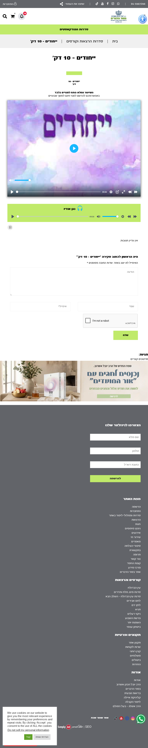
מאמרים (136, 541)
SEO (88, 726)
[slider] (58, 192)
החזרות (136, 664)
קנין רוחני (135, 651)
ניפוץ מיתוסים (133, 528)
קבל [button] (28, 737)
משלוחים (135, 655)
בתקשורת (135, 550)
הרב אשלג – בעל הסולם (127, 706)
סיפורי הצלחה (133, 545)
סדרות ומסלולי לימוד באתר (125, 515)
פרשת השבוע (133, 618)
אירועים (136, 532)
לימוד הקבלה (133, 701)
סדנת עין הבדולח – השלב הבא (123, 596)
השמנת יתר (134, 622)
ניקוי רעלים (134, 613)
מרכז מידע (134, 567)
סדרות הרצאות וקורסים (84, 41)
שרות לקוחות (133, 647)
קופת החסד (134, 563)
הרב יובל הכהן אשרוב (128, 684)
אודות (137, 680)
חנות (138, 524)
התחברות (135, 511)
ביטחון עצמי (134, 626)
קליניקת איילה (132, 697)
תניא (138, 609)
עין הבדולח (134, 587)
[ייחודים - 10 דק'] (74, 73)
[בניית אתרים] (70, 727)
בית (115, 41)
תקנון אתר (135, 642)
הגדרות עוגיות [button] (42, 737)
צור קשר (136, 558)
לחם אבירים (134, 600)
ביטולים (136, 660)
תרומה (137, 554)
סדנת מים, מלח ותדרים (127, 592)
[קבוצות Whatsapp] (118, 4)
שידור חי (136, 537)
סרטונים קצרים (139, 359)
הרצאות (136, 519)
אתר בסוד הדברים (130, 572)
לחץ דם (136, 605)
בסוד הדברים (133, 688)
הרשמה (136, 506)
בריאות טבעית (132, 693)
